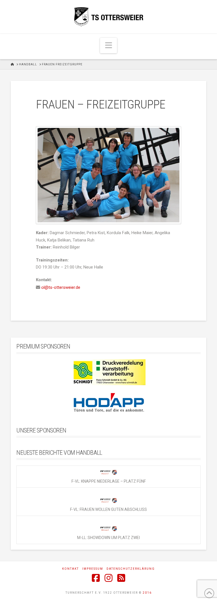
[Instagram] (108, 577)
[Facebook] (96, 577)
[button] (108, 45)
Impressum (92, 568)
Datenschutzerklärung (131, 568)
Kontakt (70, 568)
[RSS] (121, 577)
